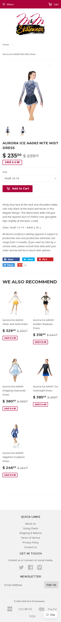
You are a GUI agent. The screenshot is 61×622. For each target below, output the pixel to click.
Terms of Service (30, 537)
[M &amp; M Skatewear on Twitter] (21, 568)
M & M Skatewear (36, 601)
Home (6, 44)
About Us (30, 523)
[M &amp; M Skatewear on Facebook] (30, 568)
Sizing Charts (30, 528)
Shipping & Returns (30, 533)
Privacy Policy (31, 542)
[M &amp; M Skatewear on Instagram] (39, 568)
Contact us (14, 560)
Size (5, 172)
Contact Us (30, 547)
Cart (55, 4)
